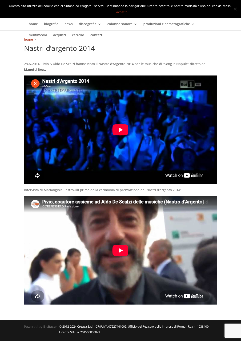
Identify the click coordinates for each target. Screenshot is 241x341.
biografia (51, 24)
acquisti (59, 35)
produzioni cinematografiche (166, 24)
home (33, 24)
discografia (87, 24)
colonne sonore (120, 24)
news (68, 24)
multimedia (38, 35)
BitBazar (50, 326)
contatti (96, 35)
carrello (78, 35)
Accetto (122, 12)
